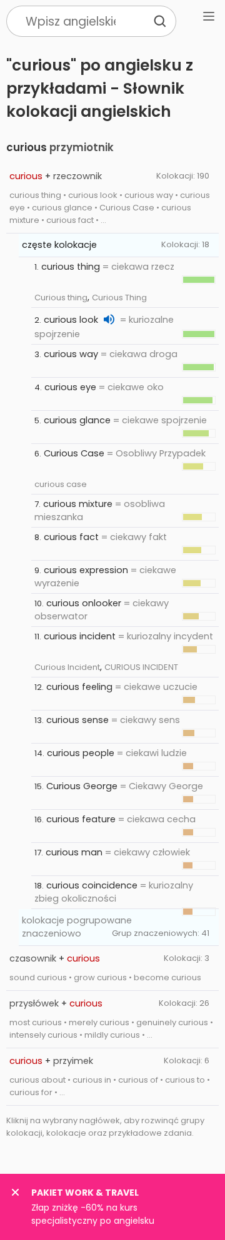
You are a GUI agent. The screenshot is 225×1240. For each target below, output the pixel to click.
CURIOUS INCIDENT (141, 667)
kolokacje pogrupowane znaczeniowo (77, 927)
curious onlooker (83, 603)
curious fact (71, 537)
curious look (71, 319)
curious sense (77, 720)
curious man (74, 852)
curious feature (81, 819)
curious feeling (79, 687)
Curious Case (74, 453)
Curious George (82, 786)
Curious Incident (67, 667)
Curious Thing (119, 297)
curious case (60, 484)
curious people (80, 753)
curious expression (86, 570)
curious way (71, 354)
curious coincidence (92, 885)
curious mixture (77, 504)
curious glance (77, 420)
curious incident (80, 636)
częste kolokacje (59, 245)
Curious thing (61, 297)
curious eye (70, 387)
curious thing (70, 266)
